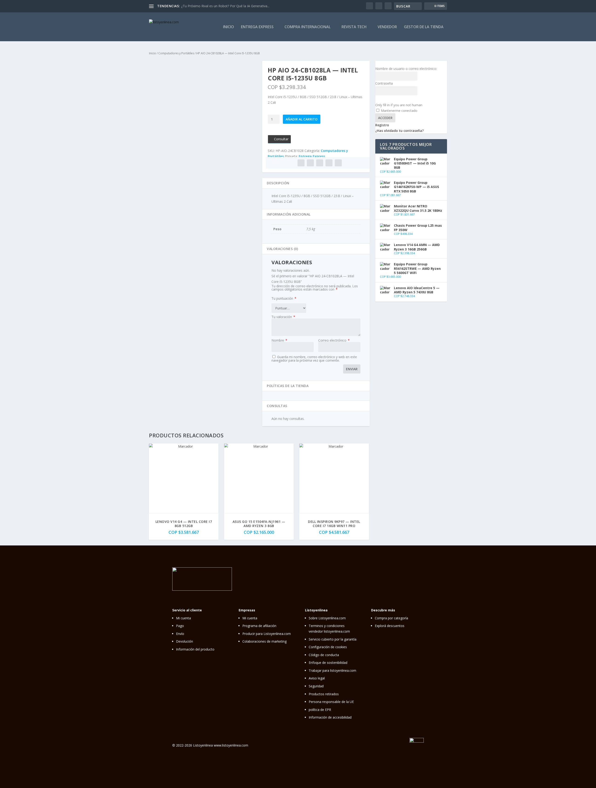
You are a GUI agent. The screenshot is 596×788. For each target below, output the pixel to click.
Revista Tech (354, 27)
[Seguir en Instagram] (390, 578)
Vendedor (387, 27)
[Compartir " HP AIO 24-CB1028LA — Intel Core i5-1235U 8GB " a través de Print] (338, 162)
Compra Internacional (307, 27)
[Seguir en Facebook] (400, 578)
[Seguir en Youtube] (420, 578)
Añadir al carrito (302, 119)
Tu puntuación (283, 298)
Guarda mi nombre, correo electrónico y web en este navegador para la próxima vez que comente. (314, 359)
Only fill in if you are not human (398, 105)
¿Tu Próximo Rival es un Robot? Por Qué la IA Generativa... (225, 6)
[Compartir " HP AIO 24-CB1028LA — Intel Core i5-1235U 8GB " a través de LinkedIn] (319, 162)
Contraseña (384, 83)
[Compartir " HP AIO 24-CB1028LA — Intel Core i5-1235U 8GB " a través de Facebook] (301, 162)
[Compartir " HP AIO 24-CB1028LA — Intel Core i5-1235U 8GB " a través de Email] (328, 162)
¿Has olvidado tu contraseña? (399, 130)
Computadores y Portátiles (176, 53)
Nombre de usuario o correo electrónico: (406, 68)
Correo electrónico (334, 340)
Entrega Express (257, 27)
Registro (382, 125)
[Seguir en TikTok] (410, 578)
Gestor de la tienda (424, 27)
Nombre (279, 340)
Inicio (228, 27)
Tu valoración (283, 317)
